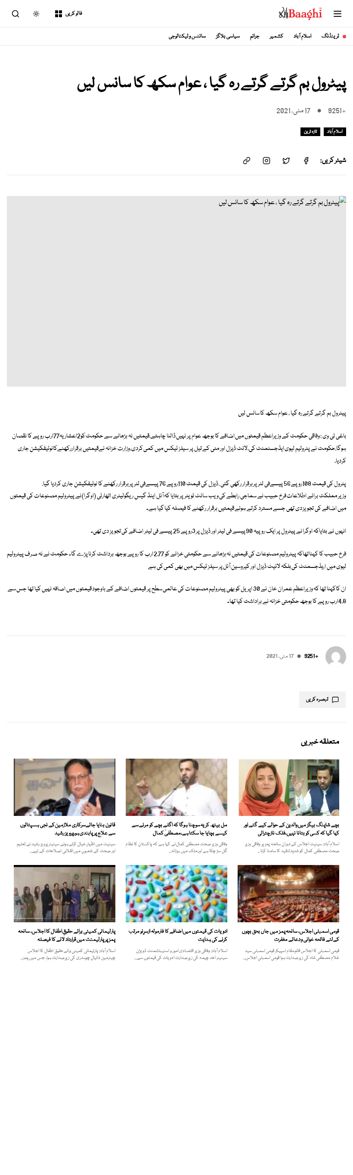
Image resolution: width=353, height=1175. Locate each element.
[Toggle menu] (337, 13)
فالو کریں (73, 13)
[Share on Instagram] (266, 160)
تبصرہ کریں (317, 699)
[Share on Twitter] (286, 160)
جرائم (255, 36)
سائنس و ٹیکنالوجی (187, 36)
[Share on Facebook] (306, 160)
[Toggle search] (15, 13)
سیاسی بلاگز (228, 36)
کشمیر (276, 36)
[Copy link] (246, 160)
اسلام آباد (302, 36)
